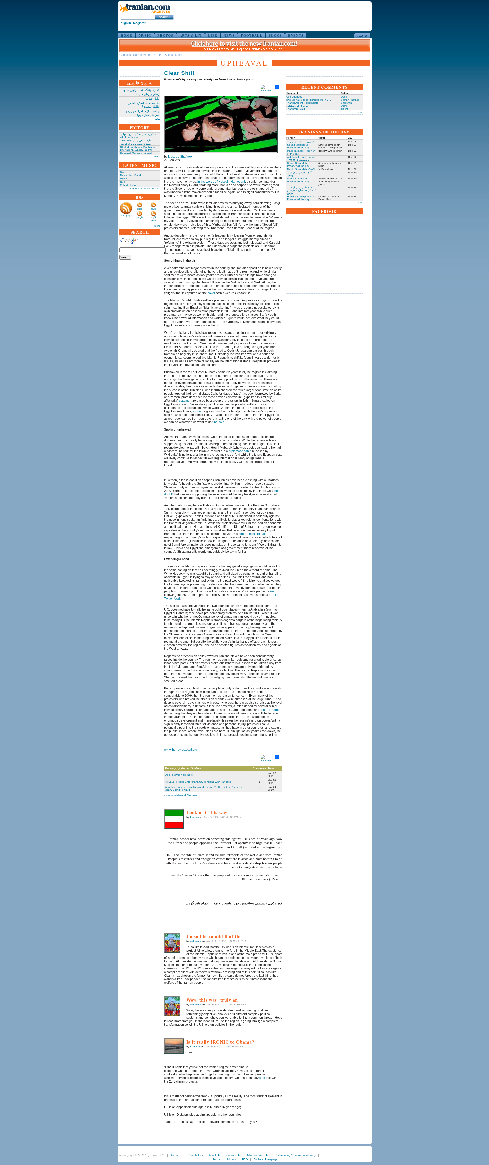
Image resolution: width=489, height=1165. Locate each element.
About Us (214, 1155)
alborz (344, 108)
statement (185, 401)
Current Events (142, 54)
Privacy (231, 1159)
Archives (176, 1155)
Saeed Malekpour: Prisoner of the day (298, 146)
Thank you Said (295, 108)
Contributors (195, 1155)
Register (139, 23)
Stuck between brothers (179, 774)
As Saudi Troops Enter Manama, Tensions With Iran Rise (198, 781)
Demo (344, 96)
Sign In (126, 23)
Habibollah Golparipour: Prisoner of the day (301, 198)
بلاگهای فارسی (153, 218)
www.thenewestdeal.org (180, 749)
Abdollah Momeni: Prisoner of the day (298, 180)
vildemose (196, 941)
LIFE (212, 35)
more (157, 156)
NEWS (229, 35)
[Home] (144, 13)
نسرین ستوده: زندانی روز (301, 141)
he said (219, 422)
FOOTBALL (251, 35)
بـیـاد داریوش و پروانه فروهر (135, 143)
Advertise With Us (257, 1155)
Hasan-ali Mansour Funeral (136, 153)
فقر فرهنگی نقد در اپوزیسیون (140, 90)
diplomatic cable (240, 451)
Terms (217, 1159)
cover (211, 293)
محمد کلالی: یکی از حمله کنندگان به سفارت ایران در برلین (301, 190)
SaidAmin (346, 102)
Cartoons (125, 54)
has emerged (272, 710)
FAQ (245, 1159)
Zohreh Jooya (128, 185)
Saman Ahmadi (350, 99)
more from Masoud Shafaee (180, 795)
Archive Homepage (265, 1159)
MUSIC (145, 35)
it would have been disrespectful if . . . (308, 99)
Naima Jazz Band (130, 175)
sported (197, 411)
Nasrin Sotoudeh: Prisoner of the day (298, 164)
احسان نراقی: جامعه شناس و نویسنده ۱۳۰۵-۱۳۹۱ (301, 158)
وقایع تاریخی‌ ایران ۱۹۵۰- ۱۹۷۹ (136, 140)
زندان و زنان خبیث (147, 94)
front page (126, 215)
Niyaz (123, 172)
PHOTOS (165, 35)
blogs (139, 208)
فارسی (362, 35)
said (273, 591)
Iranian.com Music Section (144, 188)
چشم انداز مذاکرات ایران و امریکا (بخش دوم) (142, 113)
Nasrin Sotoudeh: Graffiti (301, 169)
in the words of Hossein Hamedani (221, 181)
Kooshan (195, 1046)
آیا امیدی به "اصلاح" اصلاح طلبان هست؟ (143, 104)
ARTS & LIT (191, 35)
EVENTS (295, 35)
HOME (126, 35)
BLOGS (275, 35)
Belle (123, 182)
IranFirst (194, 817)
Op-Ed (158, 54)
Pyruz (123, 178)
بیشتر (157, 118)
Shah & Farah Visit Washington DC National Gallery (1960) (138, 148)
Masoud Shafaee (180, 156)
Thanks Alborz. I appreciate (302, 102)
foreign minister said (253, 534)
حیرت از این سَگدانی (297, 105)
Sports (169, 54)
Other (178, 54)
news (153, 208)
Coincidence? (294, 96)
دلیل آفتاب (152, 98)
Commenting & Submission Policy (295, 1155)
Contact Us (233, 1155)
